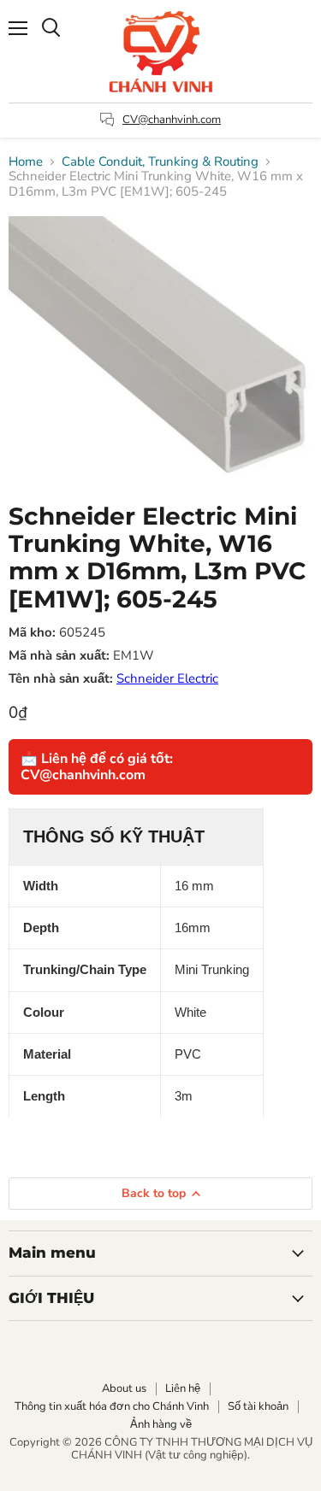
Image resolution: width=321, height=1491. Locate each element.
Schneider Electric (167, 678)
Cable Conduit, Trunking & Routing (160, 162)
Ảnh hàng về (161, 1424)
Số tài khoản (258, 1406)
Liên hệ (182, 1388)
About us (124, 1388)
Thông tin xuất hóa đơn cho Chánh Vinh (112, 1406)
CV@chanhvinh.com (171, 119)
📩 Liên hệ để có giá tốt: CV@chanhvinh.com (97, 766)
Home (26, 162)
